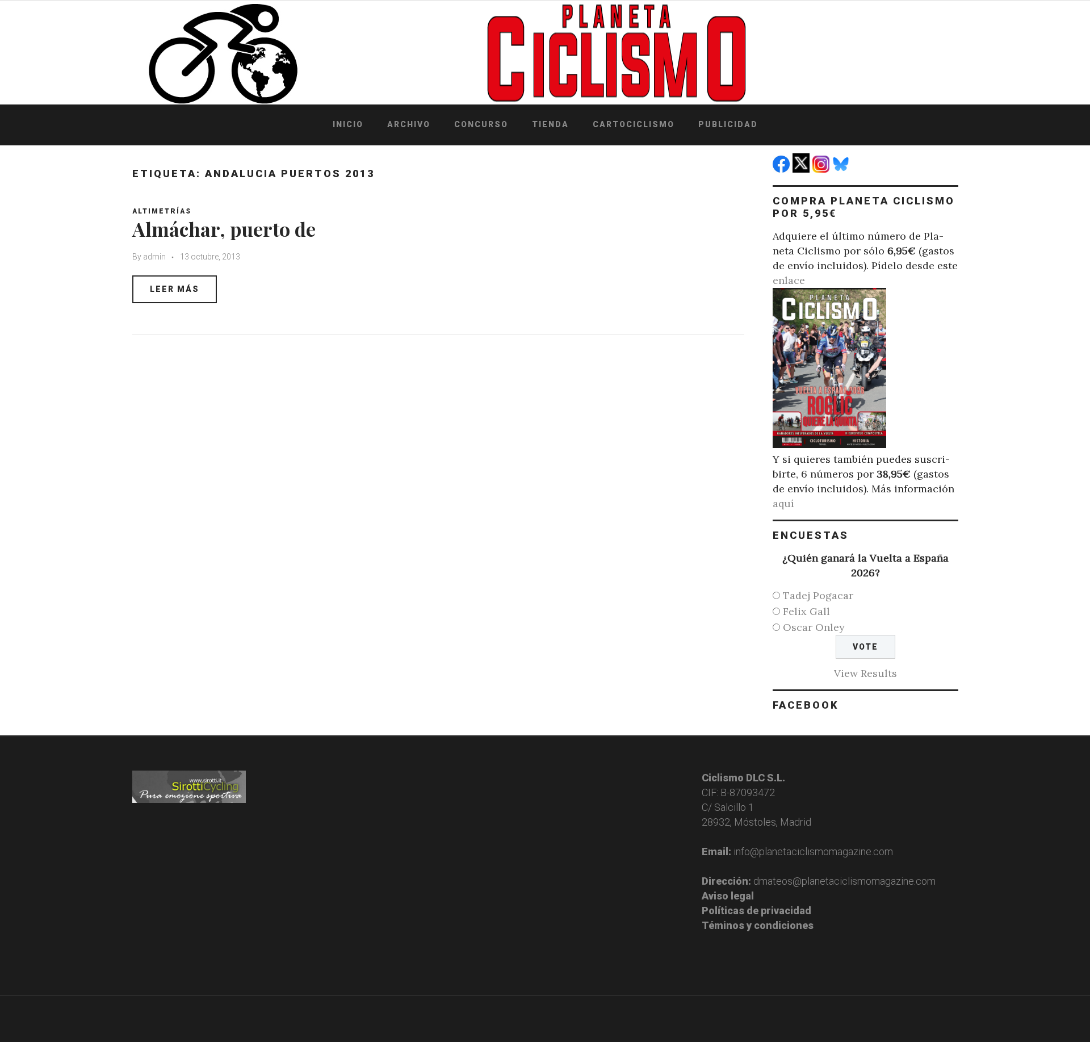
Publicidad (728, 124)
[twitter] (802, 168)
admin (154, 256)
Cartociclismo (633, 124)
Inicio (348, 124)
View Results (865, 673)
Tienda (550, 124)
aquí (783, 503)
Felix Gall (806, 611)
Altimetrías (161, 211)
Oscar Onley (814, 627)
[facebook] (783, 168)
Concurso (481, 124)
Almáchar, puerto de (224, 229)
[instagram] (822, 168)
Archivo (408, 124)
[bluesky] (842, 168)
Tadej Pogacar (818, 595)
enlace (789, 280)
